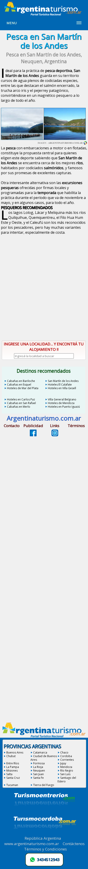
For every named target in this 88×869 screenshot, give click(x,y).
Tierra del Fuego (43, 785)
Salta (9, 774)
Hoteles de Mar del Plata (22, 388)
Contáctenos (74, 843)
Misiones (12, 770)
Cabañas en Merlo (18, 407)
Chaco (64, 752)
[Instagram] (54, 434)
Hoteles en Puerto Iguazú (64, 407)
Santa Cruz (13, 778)
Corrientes (67, 760)
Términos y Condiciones (45, 849)
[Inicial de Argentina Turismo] (44, 14)
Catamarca (40, 752)
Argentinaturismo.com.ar (65, 142)
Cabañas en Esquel (19, 384)
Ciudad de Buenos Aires (43, 758)
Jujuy (63, 763)
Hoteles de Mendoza (61, 403)
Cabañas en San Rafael (21, 403)
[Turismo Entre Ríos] (44, 811)
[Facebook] (33, 434)
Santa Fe (38, 778)
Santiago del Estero (67, 779)
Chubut (11, 756)
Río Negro (66, 770)
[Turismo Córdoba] (44, 834)
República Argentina (43, 838)
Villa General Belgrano (62, 399)
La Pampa (12, 767)
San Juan (38, 774)
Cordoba (66, 756)
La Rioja (38, 767)
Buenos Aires (14, 752)
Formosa (39, 763)
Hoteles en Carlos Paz (21, 399)
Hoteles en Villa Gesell (62, 388)
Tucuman (12, 785)
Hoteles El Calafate (60, 384)
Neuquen (39, 770)
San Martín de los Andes (63, 381)
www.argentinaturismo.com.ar (31, 843)
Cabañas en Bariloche (21, 381)
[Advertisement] (44, 289)
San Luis (65, 774)
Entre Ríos (12, 763)
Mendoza (66, 767)
